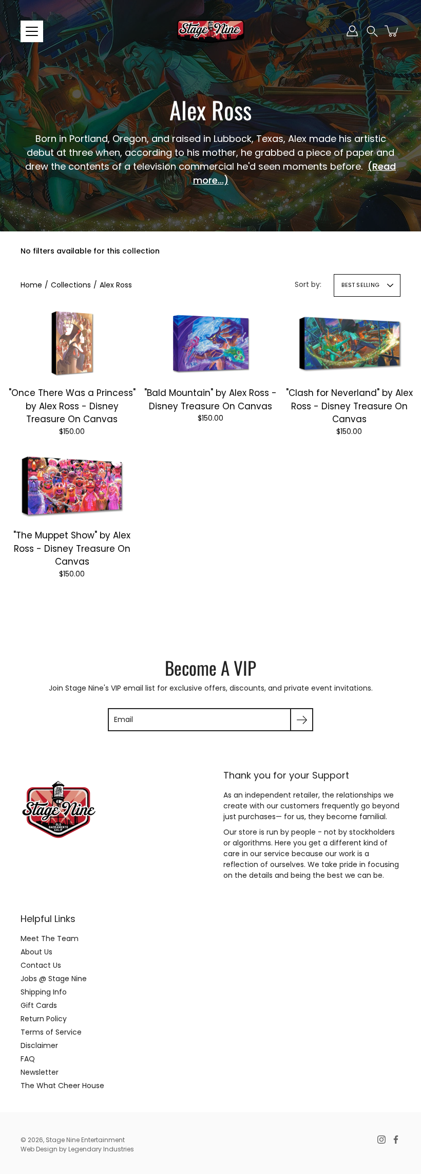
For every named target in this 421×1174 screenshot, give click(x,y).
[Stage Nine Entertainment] (210, 31)
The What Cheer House (62, 1085)
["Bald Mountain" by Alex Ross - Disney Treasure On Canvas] (211, 343)
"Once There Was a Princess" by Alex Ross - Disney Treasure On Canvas (72, 406)
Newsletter (40, 1072)
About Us (36, 952)
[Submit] (301, 719)
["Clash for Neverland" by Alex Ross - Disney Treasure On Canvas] (349, 343)
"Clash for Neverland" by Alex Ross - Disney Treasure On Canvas (349, 406)
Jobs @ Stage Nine (54, 978)
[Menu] (32, 31)
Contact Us (41, 965)
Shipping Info (44, 992)
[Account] (352, 31)
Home (31, 285)
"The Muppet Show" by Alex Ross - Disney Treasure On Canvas (71, 548)
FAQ (28, 1059)
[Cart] (392, 31)
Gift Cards (39, 1005)
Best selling (360, 285)
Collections (71, 285)
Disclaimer (39, 1045)
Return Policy (44, 1019)
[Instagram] (381, 1139)
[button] (372, 31)
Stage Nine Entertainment (85, 1139)
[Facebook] (395, 1139)
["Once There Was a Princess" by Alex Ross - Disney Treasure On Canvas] (72, 343)
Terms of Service (51, 1032)
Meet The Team (50, 938)
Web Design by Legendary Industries (77, 1149)
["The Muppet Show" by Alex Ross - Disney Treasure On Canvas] (72, 485)
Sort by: (308, 284)
